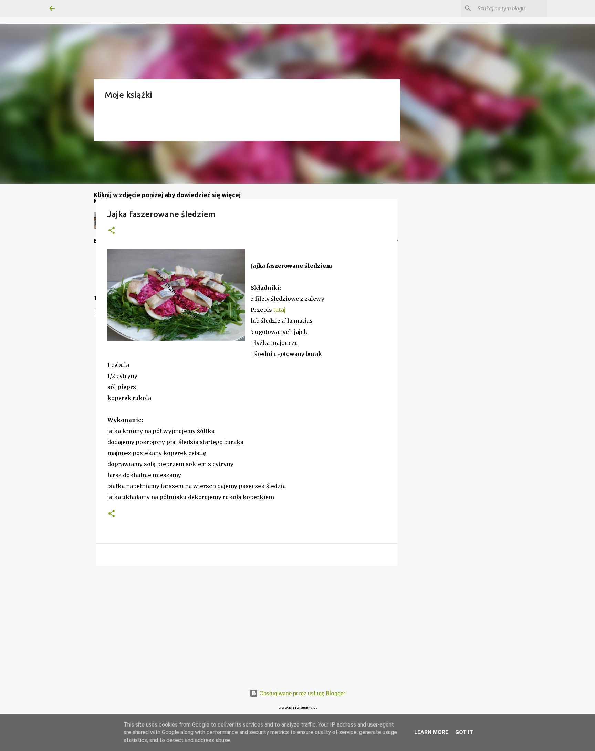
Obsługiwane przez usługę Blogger (301, 693)
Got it (464, 732)
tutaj (279, 309)
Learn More (431, 732)
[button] (111, 230)
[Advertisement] (247, 624)
